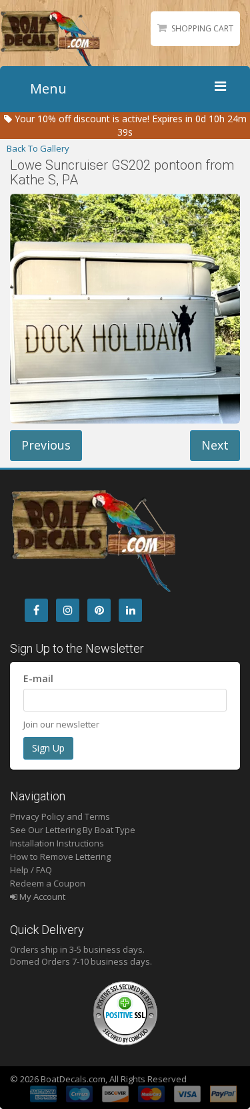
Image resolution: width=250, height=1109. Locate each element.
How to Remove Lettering (60, 856)
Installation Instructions (57, 843)
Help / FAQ (31, 870)
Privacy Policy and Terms (60, 816)
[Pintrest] (99, 610)
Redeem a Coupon (47, 883)
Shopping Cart (202, 28)
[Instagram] (67, 610)
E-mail (38, 678)
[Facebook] (36, 610)
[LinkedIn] (130, 610)
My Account (41, 897)
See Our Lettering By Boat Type (72, 830)
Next (215, 445)
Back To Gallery (38, 148)
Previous (46, 445)
